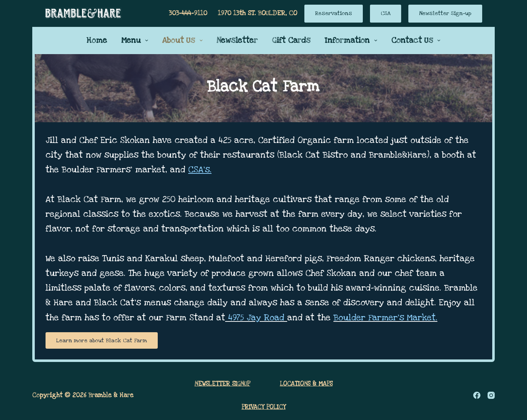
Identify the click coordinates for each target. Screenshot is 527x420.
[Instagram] (491, 395)
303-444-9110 (188, 13)
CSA (385, 13)
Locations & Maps (306, 384)
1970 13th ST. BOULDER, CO (257, 13)
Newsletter (237, 40)
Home (97, 40)
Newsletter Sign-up (445, 13)
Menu (131, 40)
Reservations (333, 13)
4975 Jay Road (256, 317)
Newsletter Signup (222, 384)
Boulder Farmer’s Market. (385, 317)
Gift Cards (291, 40)
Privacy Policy (264, 407)
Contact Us (412, 40)
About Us (178, 40)
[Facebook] (476, 395)
